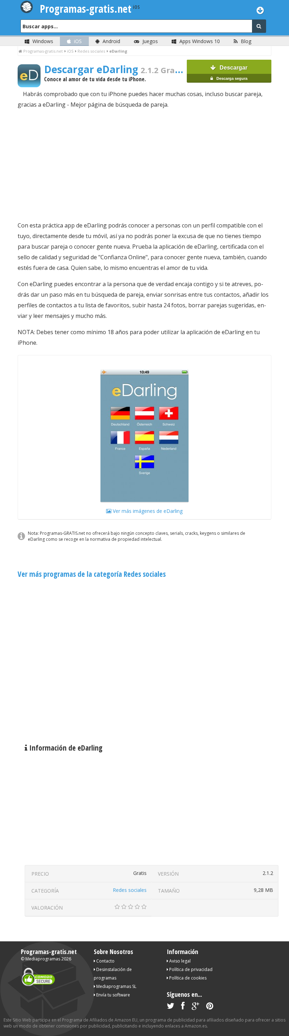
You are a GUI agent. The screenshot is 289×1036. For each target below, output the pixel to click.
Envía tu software (112, 995)
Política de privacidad (190, 969)
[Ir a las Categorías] (260, 10)
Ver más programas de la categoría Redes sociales (92, 574)
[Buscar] (259, 26)
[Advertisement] (144, 165)
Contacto (105, 961)
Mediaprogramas (42, 959)
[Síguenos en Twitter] (170, 1007)
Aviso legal (179, 961)
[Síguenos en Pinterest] (209, 1007)
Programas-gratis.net (49, 951)
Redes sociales (130, 890)
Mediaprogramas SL (115, 986)
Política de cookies (187, 978)
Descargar (231, 73)
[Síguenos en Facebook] (183, 1007)
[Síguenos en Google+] (195, 1007)
